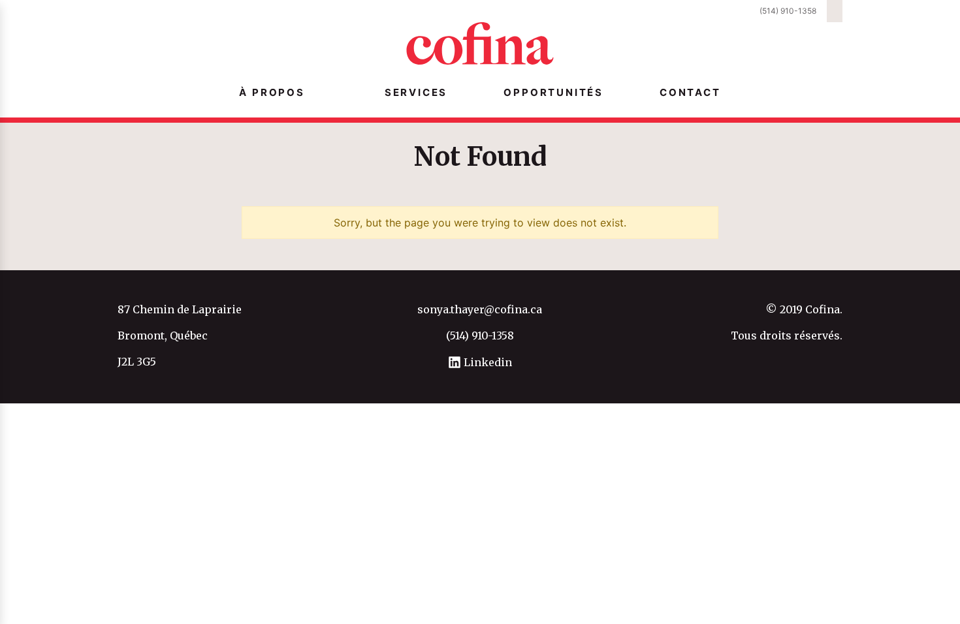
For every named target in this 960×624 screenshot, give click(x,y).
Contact (690, 92)
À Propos (271, 92)
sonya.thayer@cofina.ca (479, 309)
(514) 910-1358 (788, 11)
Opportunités (553, 92)
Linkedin (486, 362)
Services (416, 92)
